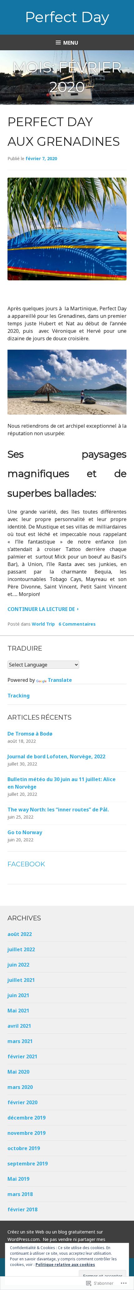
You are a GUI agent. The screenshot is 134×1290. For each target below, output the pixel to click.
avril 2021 (19, 1025)
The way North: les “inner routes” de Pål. (58, 809)
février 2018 (22, 1209)
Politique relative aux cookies (65, 1264)
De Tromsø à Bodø (29, 733)
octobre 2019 (23, 1148)
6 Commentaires (77, 624)
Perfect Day (67, 17)
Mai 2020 (18, 1071)
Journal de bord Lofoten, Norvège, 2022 (56, 756)
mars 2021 (20, 1041)
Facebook (26, 864)
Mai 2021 (18, 1010)
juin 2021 (18, 995)
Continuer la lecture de (41, 609)
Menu (70, 42)
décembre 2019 (26, 1117)
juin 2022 (18, 964)
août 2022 (19, 934)
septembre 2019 (27, 1163)
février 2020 (22, 1102)
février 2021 (22, 1056)
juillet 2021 (21, 980)
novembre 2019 (26, 1133)
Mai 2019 (18, 1178)
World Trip (43, 624)
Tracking (18, 695)
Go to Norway (24, 832)
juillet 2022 (21, 949)
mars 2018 (20, 1194)
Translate (60, 680)
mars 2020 (20, 1087)
